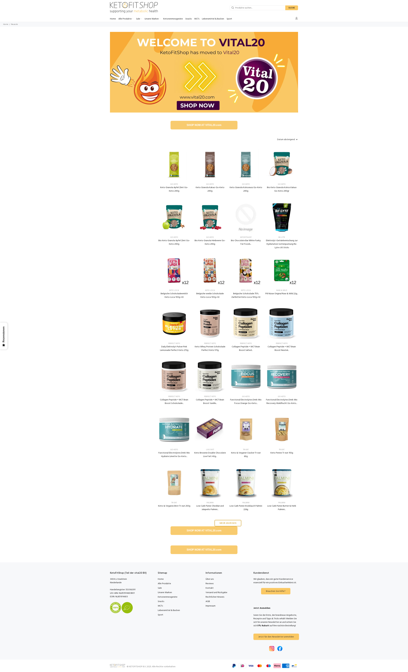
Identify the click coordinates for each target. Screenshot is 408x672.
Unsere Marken (165, 592)
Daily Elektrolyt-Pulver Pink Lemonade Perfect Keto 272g (174, 348)
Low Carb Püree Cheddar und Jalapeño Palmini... (210, 507)
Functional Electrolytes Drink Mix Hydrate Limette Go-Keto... (174, 454)
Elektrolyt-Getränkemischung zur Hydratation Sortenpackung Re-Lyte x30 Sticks (282, 244)
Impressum (210, 606)
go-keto (246, 396)
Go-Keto (174, 184)
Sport (160, 615)
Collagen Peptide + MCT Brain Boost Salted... (246, 348)
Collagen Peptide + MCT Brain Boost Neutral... (282, 348)
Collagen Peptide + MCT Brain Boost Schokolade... (174, 401)
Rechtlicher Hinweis (215, 597)
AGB (208, 601)
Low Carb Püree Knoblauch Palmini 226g (245, 507)
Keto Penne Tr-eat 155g (281, 453)
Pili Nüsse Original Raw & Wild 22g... (281, 294)
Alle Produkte (164, 583)
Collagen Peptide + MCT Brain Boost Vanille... (210, 401)
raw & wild (281, 290)
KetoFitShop (245, 237)
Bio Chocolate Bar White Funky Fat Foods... (246, 242)
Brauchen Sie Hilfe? (275, 591)
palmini (210, 502)
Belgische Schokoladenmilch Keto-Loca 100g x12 (174, 295)
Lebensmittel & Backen (169, 610)
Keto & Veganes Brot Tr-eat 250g (174, 506)
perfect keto (174, 343)
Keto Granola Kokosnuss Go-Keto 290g (246, 189)
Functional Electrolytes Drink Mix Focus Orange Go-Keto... (246, 401)
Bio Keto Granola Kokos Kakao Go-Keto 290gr (282, 189)
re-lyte (281, 237)
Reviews (210, 583)
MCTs (160, 606)
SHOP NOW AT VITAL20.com (204, 125)
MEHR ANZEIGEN (227, 523)
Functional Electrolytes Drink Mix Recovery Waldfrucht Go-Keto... (281, 401)
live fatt (210, 449)
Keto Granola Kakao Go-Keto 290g (210, 189)
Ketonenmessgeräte (167, 597)
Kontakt (210, 588)
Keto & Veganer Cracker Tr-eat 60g (246, 454)
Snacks (161, 601)
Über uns (210, 579)
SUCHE (291, 8)
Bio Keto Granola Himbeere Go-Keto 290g (210, 242)
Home (5, 24)
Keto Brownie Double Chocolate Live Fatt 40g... (210, 454)
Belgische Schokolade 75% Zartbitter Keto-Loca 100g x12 (245, 295)
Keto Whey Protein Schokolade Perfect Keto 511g (210, 348)
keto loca (174, 290)
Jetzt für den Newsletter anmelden (276, 637)
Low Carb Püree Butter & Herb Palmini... (281, 507)
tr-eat (246, 449)
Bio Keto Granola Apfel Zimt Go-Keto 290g (174, 242)
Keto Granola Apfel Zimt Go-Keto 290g (174, 189)
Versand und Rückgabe (216, 592)
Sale (160, 588)
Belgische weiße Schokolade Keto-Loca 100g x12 (210, 295)
